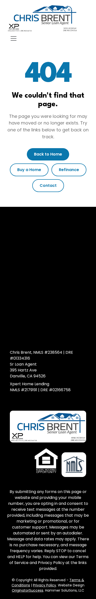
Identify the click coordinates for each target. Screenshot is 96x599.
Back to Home (48, 154)
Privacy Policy (44, 585)
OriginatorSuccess (27, 590)
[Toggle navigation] (13, 38)
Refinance (69, 170)
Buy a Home (29, 170)
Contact (48, 185)
